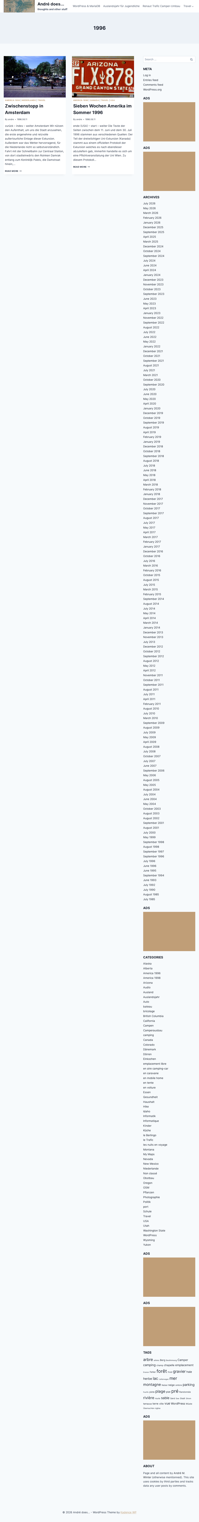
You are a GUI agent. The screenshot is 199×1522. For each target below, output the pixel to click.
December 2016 (153, 551)
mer (173, 1378)
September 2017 (153, 513)
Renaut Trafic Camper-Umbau (161, 6)
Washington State (154, 1230)
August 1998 (151, 846)
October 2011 (151, 680)
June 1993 (149, 880)
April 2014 (149, 618)
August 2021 (151, 365)
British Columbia (153, 1016)
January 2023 (151, 313)
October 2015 (151, 575)
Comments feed (153, 84)
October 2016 (151, 556)
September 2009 (153, 722)
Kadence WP (128, 1512)
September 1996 (153, 856)
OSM (146, 1187)
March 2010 (150, 718)
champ (159, 1365)
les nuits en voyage (155, 1144)
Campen (148, 1025)
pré (174, 1391)
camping (148, 1035)
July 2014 (149, 608)
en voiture (149, 1087)
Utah (146, 1225)
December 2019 (153, 413)
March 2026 (150, 212)
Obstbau (148, 1178)
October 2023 (152, 289)
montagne (152, 1384)
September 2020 (153, 384)
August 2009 (151, 727)
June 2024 (150, 265)
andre (11, 119)
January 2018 (151, 494)
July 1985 (149, 899)
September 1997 (153, 851)
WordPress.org (152, 89)
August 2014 (151, 603)
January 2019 (151, 441)
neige (171, 1385)
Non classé (150, 1173)
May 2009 (149, 737)
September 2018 (153, 456)
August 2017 (151, 517)
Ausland (148, 992)
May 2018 (149, 475)
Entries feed (150, 80)
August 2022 (151, 327)
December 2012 (153, 646)
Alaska (147, 963)
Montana (148, 1149)
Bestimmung (171, 1360)
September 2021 (153, 360)
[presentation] (35, 77)
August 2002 (151, 818)
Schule (147, 1211)
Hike (146, 1106)
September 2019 (153, 422)
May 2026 (149, 208)
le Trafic (148, 1139)
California (149, 1020)
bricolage (149, 1011)
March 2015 (150, 589)
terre (155, 1403)
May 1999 (149, 837)
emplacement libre (154, 1063)
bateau (147, 1006)
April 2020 (149, 403)
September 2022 (153, 322)
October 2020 (152, 379)
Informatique (151, 1120)
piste (152, 1392)
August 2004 (151, 789)
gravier (179, 1371)
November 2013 (153, 637)
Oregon (147, 1182)
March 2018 (150, 484)
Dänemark (149, 1049)
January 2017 (151, 546)
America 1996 (12, 100)
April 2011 (149, 699)
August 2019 (151, 427)
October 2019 (151, 417)
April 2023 (149, 308)
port (145, 1206)
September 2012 (153, 656)
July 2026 (149, 203)
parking (188, 1385)
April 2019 (149, 432)
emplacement (184, 1365)
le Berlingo (149, 1135)
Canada (94, 100)
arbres (156, 1360)
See (177, 1398)
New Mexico (151, 1163)
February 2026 (152, 217)
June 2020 (150, 394)
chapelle (169, 1365)
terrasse (147, 1403)
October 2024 (152, 251)
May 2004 (149, 803)
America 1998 (151, 977)
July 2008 (149, 751)
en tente (148, 1082)
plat (168, 1391)
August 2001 (151, 827)
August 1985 (151, 894)
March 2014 (150, 622)
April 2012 (149, 670)
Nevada (148, 1159)
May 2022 (149, 341)
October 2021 (151, 355)
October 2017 (151, 508)
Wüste (189, 1404)
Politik (147, 1201)
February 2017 (152, 541)
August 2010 (151, 708)
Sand (172, 1398)
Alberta (148, 968)
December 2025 (153, 227)
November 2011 (153, 675)
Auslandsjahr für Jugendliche (121, 6)
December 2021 (153, 351)
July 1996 (149, 861)
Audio (146, 987)
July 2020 (149, 389)
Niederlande (29, 100)
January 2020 (151, 408)
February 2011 (152, 703)
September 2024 (153, 255)
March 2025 (150, 241)
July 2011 (149, 694)
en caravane (151, 1073)
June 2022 (149, 336)
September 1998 (153, 842)
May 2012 (149, 665)
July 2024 (149, 260)
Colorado (149, 1044)
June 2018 (149, 470)
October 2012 (151, 651)
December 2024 (153, 246)
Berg (162, 1360)
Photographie (151, 1197)
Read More (13, 171)
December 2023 (153, 279)
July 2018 (149, 465)
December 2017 (153, 498)
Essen (147, 1092)
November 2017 (153, 503)
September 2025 (153, 232)
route (157, 1398)
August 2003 (151, 813)
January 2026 (151, 222)
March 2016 (150, 565)
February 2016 (152, 570)
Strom (188, 1398)
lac (155, 1378)
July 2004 (149, 794)
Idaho (146, 1111)
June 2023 (150, 298)
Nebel (164, 1385)
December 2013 (153, 632)
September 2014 (153, 598)
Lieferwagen (164, 1379)
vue (167, 1403)
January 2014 (151, 627)
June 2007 (150, 765)
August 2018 (151, 460)
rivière (148, 1398)
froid (170, 1372)
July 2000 (149, 832)
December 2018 (153, 446)
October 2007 (152, 756)
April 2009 (149, 741)
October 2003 (152, 808)
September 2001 (153, 822)
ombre (178, 1385)
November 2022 (153, 317)
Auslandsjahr (151, 997)
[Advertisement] (169, 121)
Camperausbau (152, 1030)
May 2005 (149, 784)
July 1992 (149, 884)
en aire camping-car (155, 1068)
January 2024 (151, 274)
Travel (42, 100)
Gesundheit (150, 1097)
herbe (147, 1379)
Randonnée (185, 1392)
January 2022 (151, 346)
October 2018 (151, 451)
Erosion (146, 1372)
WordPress (150, 1235)
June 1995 (149, 870)
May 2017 (149, 527)
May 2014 (149, 613)
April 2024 (149, 270)
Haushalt (148, 1101)
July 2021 (149, 370)
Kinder (147, 1125)
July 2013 (149, 641)
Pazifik (146, 1392)
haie (189, 1371)
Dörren (147, 1054)
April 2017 (149, 532)
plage (160, 1391)
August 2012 (151, 660)
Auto (146, 1001)
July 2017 (149, 522)
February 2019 (152, 436)
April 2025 (149, 236)
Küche (147, 1130)
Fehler (153, 1372)
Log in (147, 75)
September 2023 (153, 293)
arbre (148, 1359)
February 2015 (152, 594)
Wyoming (149, 1240)
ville (161, 1403)
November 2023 (153, 284)
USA (112, 100)
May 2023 (149, 303)
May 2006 (149, 775)
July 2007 (149, 761)
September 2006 (153, 770)
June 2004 (150, 799)
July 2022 (149, 332)
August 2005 (151, 780)
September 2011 (153, 684)
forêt (162, 1371)
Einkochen (149, 1058)
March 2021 (150, 375)
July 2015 (149, 584)
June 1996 (149, 865)
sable (165, 1398)
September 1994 (153, 875)
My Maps (149, 1154)
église (157, 1408)
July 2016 (149, 560)
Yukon (147, 1244)
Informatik (149, 1116)
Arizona (148, 982)
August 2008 (151, 746)
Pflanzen (148, 1192)
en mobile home (153, 1078)
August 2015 (151, 579)
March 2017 (150, 537)
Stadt (182, 1398)
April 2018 (149, 479)
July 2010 (149, 713)
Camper (183, 1360)
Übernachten (149, 1408)
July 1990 (149, 889)
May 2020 (149, 398)
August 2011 (151, 689)
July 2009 (149, 732)
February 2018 (152, 489)
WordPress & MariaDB (86, 6)
